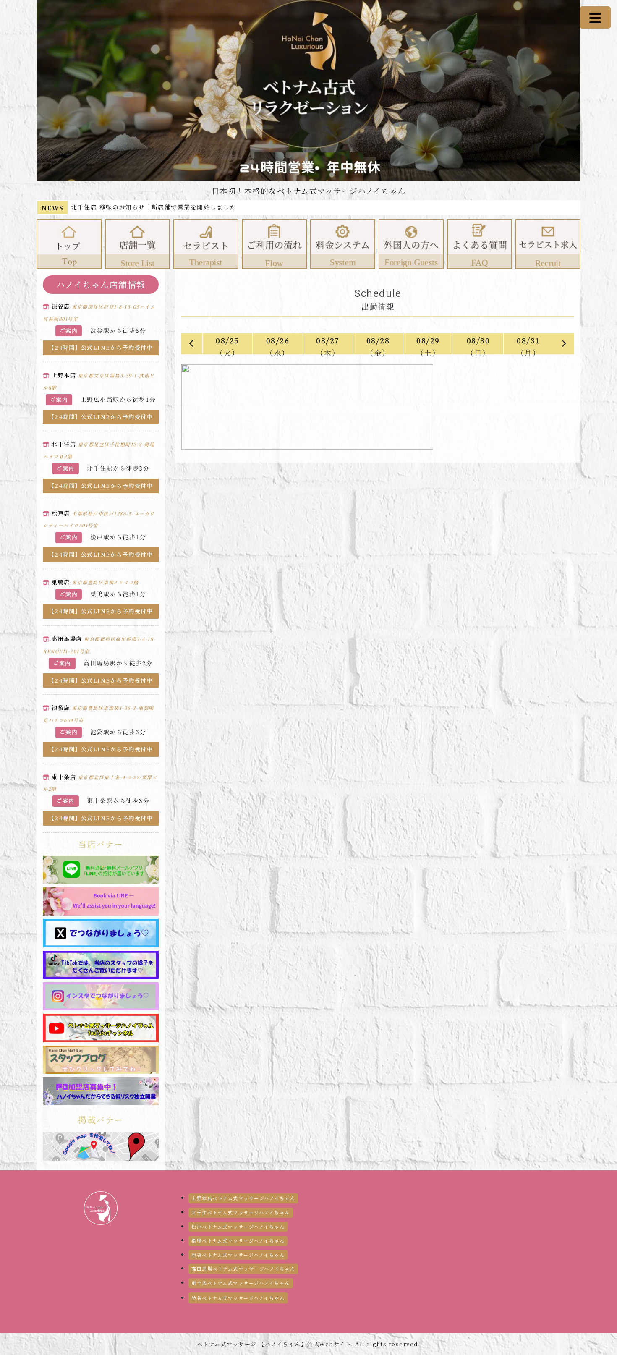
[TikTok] (101, 964)
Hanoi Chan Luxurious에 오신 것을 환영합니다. (148, 207)
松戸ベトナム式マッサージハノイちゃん (238, 1226)
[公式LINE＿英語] (101, 901)
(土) (428, 345)
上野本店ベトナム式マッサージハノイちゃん (243, 1198)
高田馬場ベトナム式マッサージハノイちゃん (243, 1268)
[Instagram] (101, 995)
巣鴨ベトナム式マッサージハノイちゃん (238, 1240)
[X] (101, 932)
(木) (328, 345)
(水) (278, 345)
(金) (378, 345)
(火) (227, 345)
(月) (528, 345)
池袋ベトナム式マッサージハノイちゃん (238, 1254)
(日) (478, 345)
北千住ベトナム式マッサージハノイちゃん (240, 1212)
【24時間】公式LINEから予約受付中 (101, 347)
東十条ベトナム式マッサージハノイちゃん (240, 1282)
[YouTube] (101, 1027)
